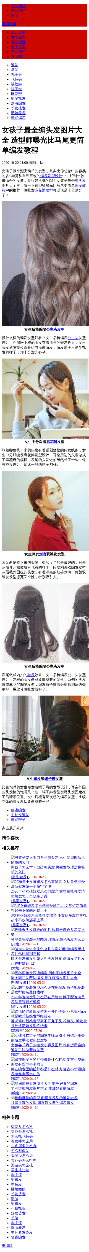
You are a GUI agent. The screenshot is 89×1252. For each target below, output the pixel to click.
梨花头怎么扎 (22, 1131)
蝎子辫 (16, 89)
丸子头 (16, 74)
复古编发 (18, 1237)
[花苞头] (18, 1031)
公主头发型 (55, 329)
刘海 (42, 554)
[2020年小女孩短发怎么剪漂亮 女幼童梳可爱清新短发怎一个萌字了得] (49, 886)
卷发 (31, 675)
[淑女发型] (20, 1007)
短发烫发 (18, 1213)
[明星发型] (20, 983)
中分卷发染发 (22, 1232)
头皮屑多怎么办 (24, 1146)
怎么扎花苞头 (22, 1136)
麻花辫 (16, 94)
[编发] (16, 1055)
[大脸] (16, 968)
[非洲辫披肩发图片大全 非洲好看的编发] (44, 1083)
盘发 (14, 70)
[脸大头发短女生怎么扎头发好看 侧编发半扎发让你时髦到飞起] (49, 954)
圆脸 (14, 1199)
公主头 (73, 338)
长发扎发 (18, 108)
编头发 (80, 181)
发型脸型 (18, 37)
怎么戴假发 (20, 1151)
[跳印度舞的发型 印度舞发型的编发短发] (44, 1098)
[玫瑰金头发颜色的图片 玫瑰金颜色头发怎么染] (49, 934)
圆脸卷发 (18, 1228)
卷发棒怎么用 (22, 1141)
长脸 (14, 1218)
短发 (37, 779)
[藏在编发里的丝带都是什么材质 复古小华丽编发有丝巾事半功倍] (49, 1064)
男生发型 (18, 47)
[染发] (16, 944)
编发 (14, 15)
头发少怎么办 (22, 1156)
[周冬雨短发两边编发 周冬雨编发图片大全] (46, 973)
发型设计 (18, 42)
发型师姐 (18, 6)
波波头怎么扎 (22, 1165)
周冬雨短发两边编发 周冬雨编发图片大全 (44, 978)
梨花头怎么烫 (22, 1127)
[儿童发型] (20, 901)
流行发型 (18, 32)
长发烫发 (18, 1194)
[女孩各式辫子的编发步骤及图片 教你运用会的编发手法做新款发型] (49, 1040)
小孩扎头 (18, 1208)
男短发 (16, 1180)
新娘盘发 (18, 113)
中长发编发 (20, 815)
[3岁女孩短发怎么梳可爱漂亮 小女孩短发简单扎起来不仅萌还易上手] (49, 910)
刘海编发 (18, 103)
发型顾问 (18, 56)
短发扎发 (18, 98)
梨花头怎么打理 (24, 1160)
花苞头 (16, 79)
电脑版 (7, 1246)
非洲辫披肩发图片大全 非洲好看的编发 (42, 1088)
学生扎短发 (20, 1170)
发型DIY (18, 11)
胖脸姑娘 (18, 1189)
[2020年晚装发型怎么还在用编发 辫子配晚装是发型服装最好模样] (49, 992)
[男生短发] (20, 877)
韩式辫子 (18, 820)
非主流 (16, 1175)
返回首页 (9, 24)
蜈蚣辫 (16, 84)
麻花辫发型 (44, 190)
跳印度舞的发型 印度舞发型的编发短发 (42, 1103)
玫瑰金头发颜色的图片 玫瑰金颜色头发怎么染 (48, 939)
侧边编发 (18, 810)
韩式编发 (18, 118)
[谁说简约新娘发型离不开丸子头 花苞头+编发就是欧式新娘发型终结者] (49, 1016)
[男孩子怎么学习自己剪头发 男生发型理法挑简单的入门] (49, 862)
